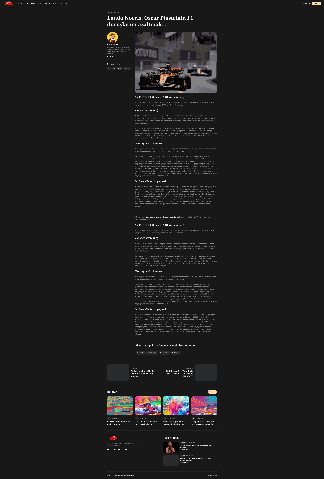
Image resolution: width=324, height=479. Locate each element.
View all (211, 392)
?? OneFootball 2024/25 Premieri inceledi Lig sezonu (143, 374)
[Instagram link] (112, 56)
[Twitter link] (110, 56)
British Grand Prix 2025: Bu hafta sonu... (119, 422)
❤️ (132, 475)
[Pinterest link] (119, 449)
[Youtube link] (126, 449)
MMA (45, 3)
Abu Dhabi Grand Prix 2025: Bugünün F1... (146, 422)
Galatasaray (31, 3)
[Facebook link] (107, 56)
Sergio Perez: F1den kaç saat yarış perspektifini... (203, 422)
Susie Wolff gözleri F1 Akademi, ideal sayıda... (174, 422)
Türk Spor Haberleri (117, 475)
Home (20, 3)
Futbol (40, 3)
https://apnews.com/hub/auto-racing (173, 345)
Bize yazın (316, 3)
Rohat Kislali (185, 462)
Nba (114, 68)
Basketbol (52, 3)
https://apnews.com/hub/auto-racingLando (162, 217)
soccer (183, 455)
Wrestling (126, 68)
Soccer (119, 68)
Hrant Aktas (112, 45)
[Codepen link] (115, 449)
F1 (24, 3)
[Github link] (122, 449)
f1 (165, 418)
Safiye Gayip (185, 449)
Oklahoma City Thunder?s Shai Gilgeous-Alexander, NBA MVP (179, 374)
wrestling (183, 442)
